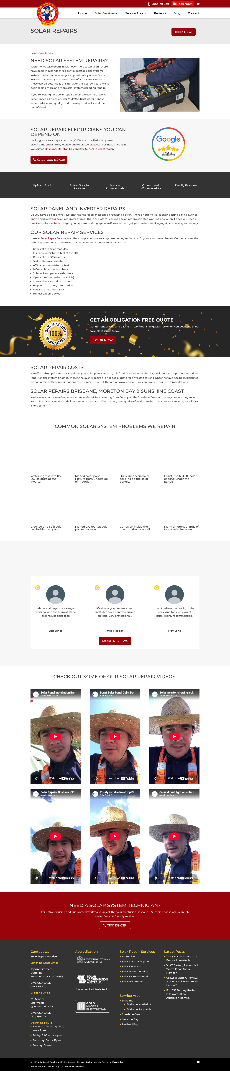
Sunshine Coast (95, 148)
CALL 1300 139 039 (51, 160)
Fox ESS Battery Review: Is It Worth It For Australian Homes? (181, 994)
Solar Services (105, 13)
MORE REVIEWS (115, 641)
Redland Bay (130, 1024)
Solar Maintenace (133, 981)
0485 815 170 (38, 986)
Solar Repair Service (53, 238)
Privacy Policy (85, 1062)
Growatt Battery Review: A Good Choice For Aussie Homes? (182, 981)
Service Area (134, 13)
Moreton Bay (66, 148)
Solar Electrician (132, 966)
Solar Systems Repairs (136, 976)
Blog (177, 13)
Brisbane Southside (138, 1009)
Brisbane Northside (138, 1004)
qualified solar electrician (46, 223)
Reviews (160, 13)
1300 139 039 (160, 4)
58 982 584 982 (76, 1066)
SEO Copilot (117, 1062)
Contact (193, 13)
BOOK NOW (103, 340)
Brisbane (50, 148)
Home (82, 13)
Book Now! (183, 32)
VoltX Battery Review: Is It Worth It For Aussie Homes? (182, 969)
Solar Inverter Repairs (136, 961)
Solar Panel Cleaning (135, 971)
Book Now (184, 4)
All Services (129, 956)
